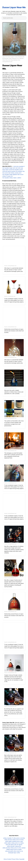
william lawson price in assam (14, 849)
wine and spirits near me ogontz (14, 844)
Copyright (21, 859)
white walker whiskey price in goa (14, 841)
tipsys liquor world (7, 169)
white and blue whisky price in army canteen (14, 848)
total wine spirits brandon (9, 171)
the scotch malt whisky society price (11, 173)
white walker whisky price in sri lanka (14, 843)
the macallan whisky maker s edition (11, 177)
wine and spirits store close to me (14, 851)
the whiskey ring (20, 171)
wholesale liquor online (14, 852)
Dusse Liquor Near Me (14, 7)
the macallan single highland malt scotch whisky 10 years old (12, 175)
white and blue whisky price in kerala (14, 839)
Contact (9, 859)
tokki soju (20, 168)
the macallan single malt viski (10, 168)
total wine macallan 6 (18, 166)
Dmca (5, 859)
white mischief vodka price (14, 846)
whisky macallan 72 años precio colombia (14, 838)
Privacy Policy (15, 859)
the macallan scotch (17, 169)
